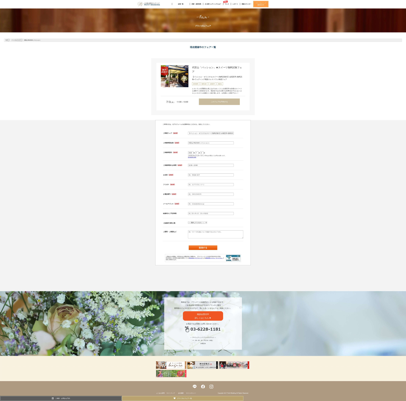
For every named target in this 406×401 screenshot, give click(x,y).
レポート (235, 4)
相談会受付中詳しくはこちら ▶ (203, 316)
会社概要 (181, 393)
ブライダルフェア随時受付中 (260, 4)
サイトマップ (171, 393)
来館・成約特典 (196, 4)
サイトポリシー (191, 393)
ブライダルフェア (16, 40)
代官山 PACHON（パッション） (32, 40)
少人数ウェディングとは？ (213, 4)
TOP (6, 40)
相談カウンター (246, 4)
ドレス (227, 4)
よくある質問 (160, 393)
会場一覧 (180, 4)
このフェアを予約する (219, 101)
